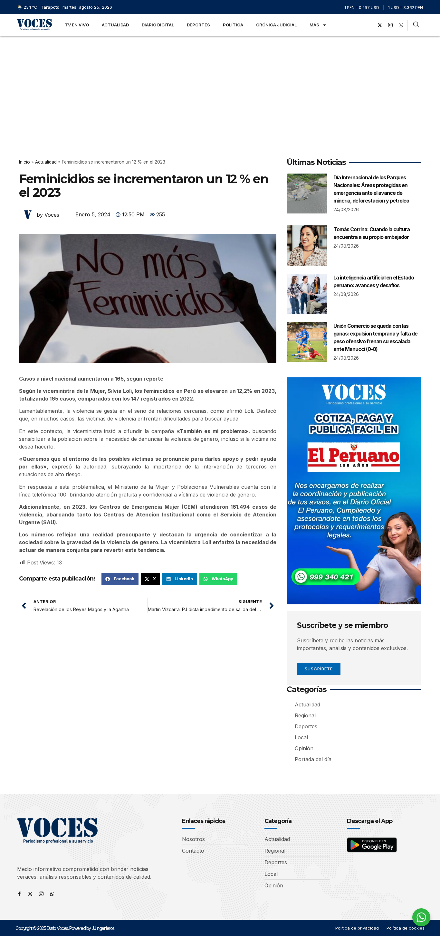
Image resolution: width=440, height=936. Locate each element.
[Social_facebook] (369, 25)
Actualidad (115, 24)
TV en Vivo (77, 24)
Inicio (24, 162)
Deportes (198, 24)
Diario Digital (158, 24)
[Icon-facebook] (19, 894)
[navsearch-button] (416, 25)
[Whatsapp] (52, 894)
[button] (120, 579)
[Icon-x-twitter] (30, 894)
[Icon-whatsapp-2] (401, 25)
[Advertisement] (220, 84)
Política (233, 24)
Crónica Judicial (276, 24)
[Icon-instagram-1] (390, 25)
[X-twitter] (379, 25)
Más (314, 24)
